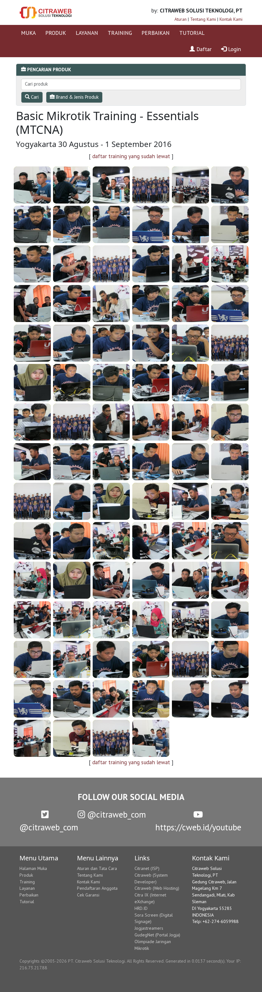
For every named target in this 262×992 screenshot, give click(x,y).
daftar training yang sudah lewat (131, 156)
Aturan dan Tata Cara (97, 868)
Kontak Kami (231, 19)
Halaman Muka (33, 868)
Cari (34, 97)
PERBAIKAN (156, 32)
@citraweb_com (115, 814)
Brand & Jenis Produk (77, 97)
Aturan (180, 19)
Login (234, 49)
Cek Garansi (88, 895)
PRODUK (55, 32)
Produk (26, 875)
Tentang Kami (203, 19)
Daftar (203, 49)
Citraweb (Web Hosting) (157, 888)
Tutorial (26, 901)
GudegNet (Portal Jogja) (157, 935)
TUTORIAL (191, 32)
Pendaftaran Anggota (97, 888)
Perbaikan (28, 895)
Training (27, 882)
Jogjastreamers (149, 928)
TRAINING (120, 32)
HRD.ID (141, 908)
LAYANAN (87, 32)
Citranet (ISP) (147, 868)
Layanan (27, 888)
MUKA (28, 32)
